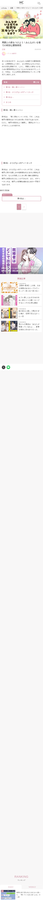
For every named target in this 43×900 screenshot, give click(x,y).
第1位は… (10, 97)
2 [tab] (12, 272)
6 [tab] (31, 272)
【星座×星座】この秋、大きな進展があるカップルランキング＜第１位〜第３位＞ (29, 288)
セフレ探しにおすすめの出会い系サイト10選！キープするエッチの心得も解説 (29, 300)
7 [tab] (36, 272)
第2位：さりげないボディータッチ (20, 92)
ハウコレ (4, 8)
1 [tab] (7, 272)
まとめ (8, 102)
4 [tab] (21, 272)
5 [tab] (26, 272)
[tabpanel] (21, 261)
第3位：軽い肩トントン (15, 87)
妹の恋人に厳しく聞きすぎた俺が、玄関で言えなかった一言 (29, 313)
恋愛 (11, 8)
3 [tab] (17, 272)
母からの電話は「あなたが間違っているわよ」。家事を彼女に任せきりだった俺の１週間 (29, 327)
